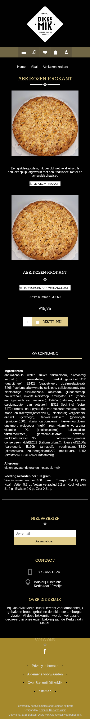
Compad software (63, 705)
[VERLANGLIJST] (45, 52)
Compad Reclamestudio (52, 710)
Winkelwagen (55, 52)
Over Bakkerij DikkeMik (45, 682)
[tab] (45, 354)
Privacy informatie (45, 666)
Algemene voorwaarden (45, 674)
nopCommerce (39, 705)
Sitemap (45, 691)
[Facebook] (45, 652)
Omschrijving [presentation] (45, 354)
